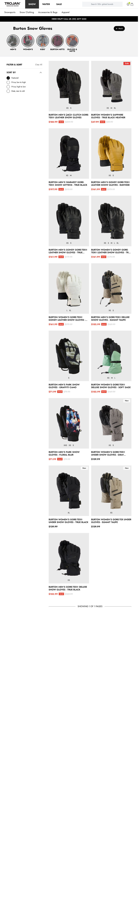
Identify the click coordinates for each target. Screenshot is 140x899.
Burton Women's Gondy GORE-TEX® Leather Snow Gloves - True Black (111, 251)
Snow (32, 4)
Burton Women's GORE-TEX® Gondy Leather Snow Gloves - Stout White (67, 318)
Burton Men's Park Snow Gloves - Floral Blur (64, 453)
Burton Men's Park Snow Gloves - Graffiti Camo (64, 386)
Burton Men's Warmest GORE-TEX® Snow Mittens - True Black (68, 183)
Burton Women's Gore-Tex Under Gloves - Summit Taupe (111, 521)
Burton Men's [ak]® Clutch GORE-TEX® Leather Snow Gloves (69, 116)
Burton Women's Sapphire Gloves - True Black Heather (108, 116)
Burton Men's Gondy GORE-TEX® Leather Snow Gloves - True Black (68, 251)
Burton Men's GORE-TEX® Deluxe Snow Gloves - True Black (68, 588)
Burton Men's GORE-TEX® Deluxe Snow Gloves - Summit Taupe (110, 318)
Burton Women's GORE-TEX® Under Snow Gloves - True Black (68, 521)
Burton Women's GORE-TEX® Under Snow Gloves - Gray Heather (108, 453)
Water (46, 4)
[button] (132, 4)
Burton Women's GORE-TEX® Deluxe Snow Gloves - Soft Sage (111, 386)
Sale (59, 4)
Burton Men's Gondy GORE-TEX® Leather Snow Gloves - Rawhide (110, 183)
